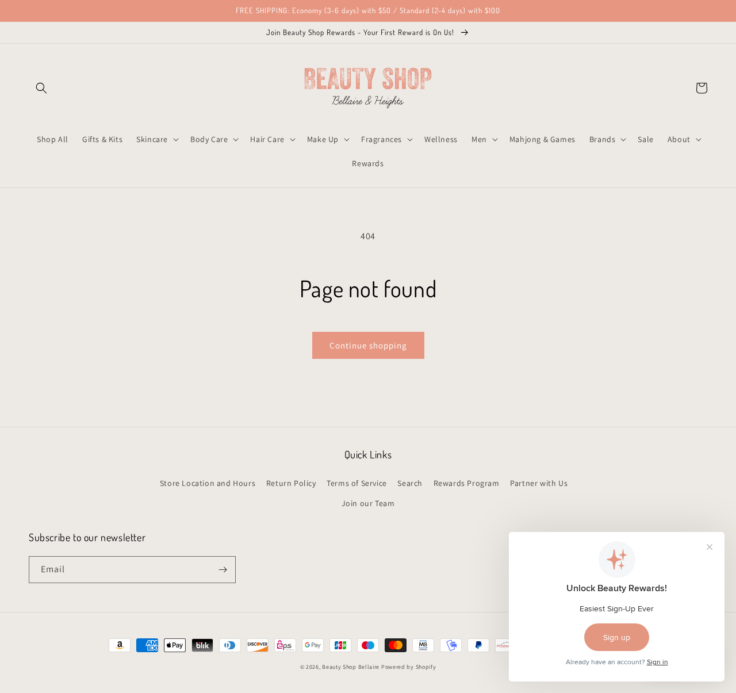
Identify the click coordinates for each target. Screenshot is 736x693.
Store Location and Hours (207, 483)
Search (410, 483)
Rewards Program (467, 483)
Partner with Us (539, 483)
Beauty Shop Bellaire (350, 667)
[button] (41, 88)
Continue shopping (368, 345)
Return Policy (291, 483)
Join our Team (368, 503)
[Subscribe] (222, 569)
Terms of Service (357, 483)
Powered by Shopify (408, 667)
